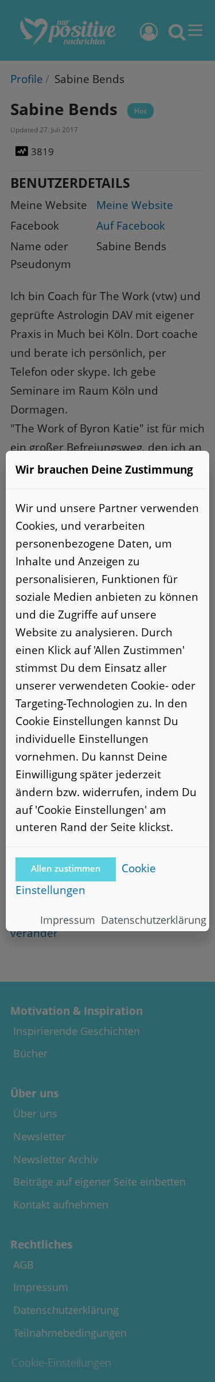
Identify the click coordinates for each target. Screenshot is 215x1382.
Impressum (67, 920)
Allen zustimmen (66, 869)
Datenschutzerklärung (153, 920)
